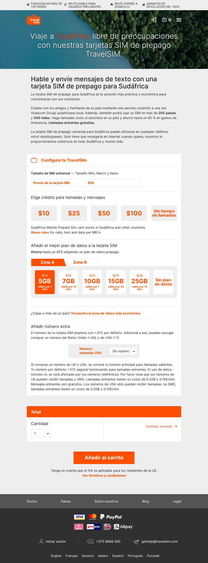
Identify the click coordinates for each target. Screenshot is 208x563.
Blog (145, 501)
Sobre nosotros (106, 501)
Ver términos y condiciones (104, 475)
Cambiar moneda (159, 426)
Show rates (40, 232)
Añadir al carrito (104, 458)
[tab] (47, 262)
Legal (177, 501)
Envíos (32, 501)
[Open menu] (179, 20)
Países (66, 501)
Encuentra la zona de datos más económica (105, 313)
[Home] (33, 20)
